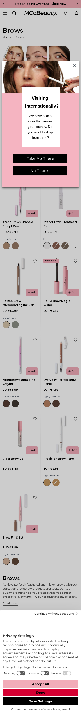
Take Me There (40, 158)
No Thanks (41, 170)
